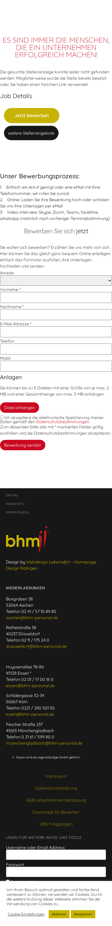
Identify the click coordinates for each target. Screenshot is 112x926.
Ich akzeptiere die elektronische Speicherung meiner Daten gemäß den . (52, 419)
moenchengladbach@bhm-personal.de (44, 743)
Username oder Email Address (35, 847)
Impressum (56, 776)
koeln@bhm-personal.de (30, 714)
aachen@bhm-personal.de (32, 617)
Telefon (7, 341)
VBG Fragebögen (56, 824)
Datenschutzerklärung (56, 788)
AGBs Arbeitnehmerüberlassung (56, 800)
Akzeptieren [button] (83, 914)
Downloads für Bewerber (56, 812)
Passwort (15, 864)
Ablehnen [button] (59, 914)
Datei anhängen (19, 407)
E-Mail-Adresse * (15, 324)
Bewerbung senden (22, 445)
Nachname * (12, 307)
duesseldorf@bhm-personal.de (36, 646)
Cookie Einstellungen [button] (26, 914)
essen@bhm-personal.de (30, 685)
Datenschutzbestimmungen (62, 421)
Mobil (5, 358)
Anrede (7, 273)
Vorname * (10, 289)
